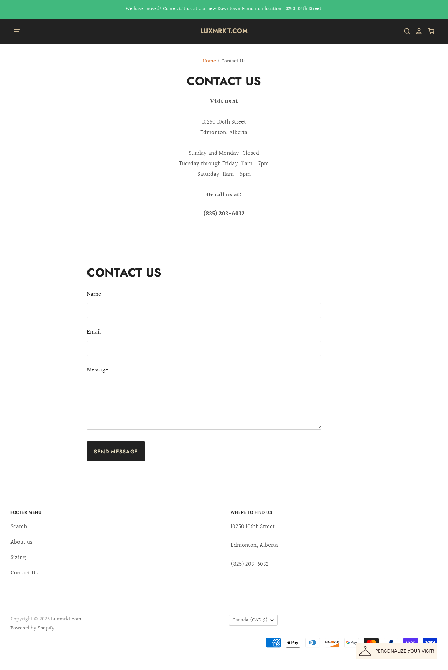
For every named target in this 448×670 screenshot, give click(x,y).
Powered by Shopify (32, 628)
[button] (397, 651)
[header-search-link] (405, 31)
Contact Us (24, 573)
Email (94, 332)
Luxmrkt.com (224, 30)
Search (18, 526)
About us (21, 542)
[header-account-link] (416, 31)
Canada (250, 620)
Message (97, 370)
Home (209, 61)
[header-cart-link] (428, 31)
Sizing (18, 557)
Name (94, 294)
